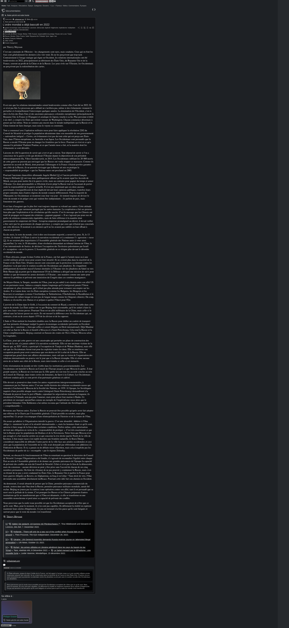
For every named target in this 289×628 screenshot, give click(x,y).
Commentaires (74, 6)
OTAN (11, 41)
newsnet (6, 568)
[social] (78, 28)
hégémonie (54, 28)
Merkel (7, 38)
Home (4, 6)
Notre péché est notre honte (18, 15)
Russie (7, 36)
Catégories (38, 6)
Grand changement (11, 43)
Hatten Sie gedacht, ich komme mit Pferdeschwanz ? (35, 524)
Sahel (27, 36)
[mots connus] (87, 28)
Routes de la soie (61, 34)
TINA (29, 34)
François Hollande (16, 38)
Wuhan (25, 34)
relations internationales (21, 30)
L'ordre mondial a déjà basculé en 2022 (26, 24)
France (22, 36)
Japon (52, 36)
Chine (18, 36)
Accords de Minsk (11, 34)
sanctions (33, 28)
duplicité (47, 28)
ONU (6, 41)
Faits (8, 6)
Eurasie (34, 34)
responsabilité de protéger (46, 34)
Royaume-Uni (34, 36)
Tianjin (69, 34)
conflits (5, 30)
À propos (83, 6)
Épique (30, 6)
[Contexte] (84, 28)
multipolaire (71, 28)
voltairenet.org (19, 19)
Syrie (47, 36)
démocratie (40, 28)
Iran (55, 36)
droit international (23, 28)
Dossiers (46, 6)
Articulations (23, 6)
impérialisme (63, 28)
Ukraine (12, 36)
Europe (20, 34)
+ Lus (52, 6)
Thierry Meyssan (10, 32)
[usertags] (81, 28)
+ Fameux (58, 6)
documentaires (13, 11)
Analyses (14, 6)
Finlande (42, 36)
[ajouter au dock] (90, 28)
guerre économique (11, 28)
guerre (10, 30)
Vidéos (65, 6)
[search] (15, 1)
